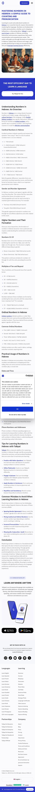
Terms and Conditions (24, 746)
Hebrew (4, 25)
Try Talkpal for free (17, 94)
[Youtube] (15, 658)
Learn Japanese (6, 706)
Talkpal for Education (7, 724)
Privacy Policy (22, 740)
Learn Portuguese (6, 711)
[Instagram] (5, 658)
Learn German (5, 684)
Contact (20, 735)
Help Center (21, 738)
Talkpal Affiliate (6, 740)
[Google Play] (26, 630)
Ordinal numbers (7, 316)
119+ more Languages (7, 714)
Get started (25, 3)
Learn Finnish (5, 695)
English (28, 117)
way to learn (5, 33)
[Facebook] (20, 658)
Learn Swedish (5, 692)
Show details (26, 403)
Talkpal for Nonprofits (7, 732)
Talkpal (24, 31)
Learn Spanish (5, 676)
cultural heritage (7, 117)
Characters (21, 681)
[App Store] (9, 630)
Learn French (5, 678)
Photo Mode (21, 687)
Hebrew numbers (7, 119)
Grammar (20, 673)
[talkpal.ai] (3, 3)
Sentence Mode (22, 692)
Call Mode (20, 689)
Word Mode (21, 695)
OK (17, 409)
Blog (19, 727)
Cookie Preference (23, 743)
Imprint (20, 765)
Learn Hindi (5, 703)
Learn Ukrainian (6, 687)
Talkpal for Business (7, 727)
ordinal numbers (20, 121)
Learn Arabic (5, 698)
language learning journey (15, 45)
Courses (20, 676)
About (19, 724)
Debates (20, 684)
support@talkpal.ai (17, 652)
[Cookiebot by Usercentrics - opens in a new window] (25, 376)
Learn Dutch (5, 689)
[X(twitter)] (29, 658)
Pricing (20, 732)
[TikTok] (10, 658)
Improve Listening (23, 706)
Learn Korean (5, 709)
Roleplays (20, 678)
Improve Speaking (23, 709)
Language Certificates (24, 700)
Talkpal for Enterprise (7, 729)
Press (19, 729)
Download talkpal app (18, 577)
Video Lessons (22, 703)
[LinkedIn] (24, 658)
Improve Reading (22, 711)
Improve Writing (22, 714)
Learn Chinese (5, 700)
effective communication (22, 125)
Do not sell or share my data (17, 414)
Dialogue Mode (22, 698)
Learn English (5, 673)
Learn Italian (5, 681)
